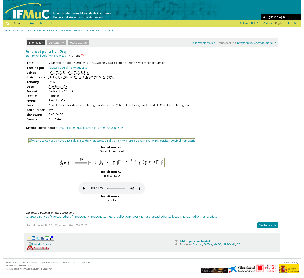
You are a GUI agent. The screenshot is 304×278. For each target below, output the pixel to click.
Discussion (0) (56, 42)
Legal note (48, 268)
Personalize (47, 23)
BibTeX (207, 244)
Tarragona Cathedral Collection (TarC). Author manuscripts (179, 216)
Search (17, 23)
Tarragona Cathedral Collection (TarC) (113, 216)
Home (7, 30)
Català (267, 23)
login (281, 17)
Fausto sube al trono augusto (68, 68)
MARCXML (228, 244)
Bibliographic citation (203, 42)
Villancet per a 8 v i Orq (46, 51)
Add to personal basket (195, 241)
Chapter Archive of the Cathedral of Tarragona (56, 216)
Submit (66, 262)
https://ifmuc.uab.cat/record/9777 (256, 42)
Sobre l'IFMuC (249, 23)
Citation (197, 244)
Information (36, 42)
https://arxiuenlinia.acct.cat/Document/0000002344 (90, 128)
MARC (217, 244)
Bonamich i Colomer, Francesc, (46, 56)
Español (293, 23)
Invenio (22, 265)
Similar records (267, 225)
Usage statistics (78, 42)
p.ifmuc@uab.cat (30, 268)
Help (33, 23)
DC (238, 244)
